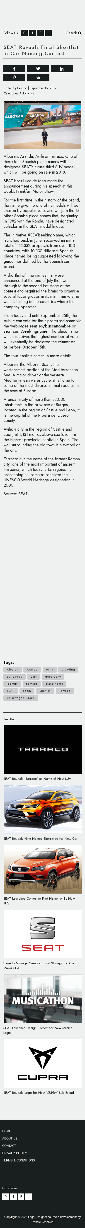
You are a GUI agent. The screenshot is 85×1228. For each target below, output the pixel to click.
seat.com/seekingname (26, 331)
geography (53, 676)
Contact (9, 1146)
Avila (49, 669)
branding (68, 669)
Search (72, 33)
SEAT (11, 691)
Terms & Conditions (18, 1160)
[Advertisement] (43, 575)
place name (54, 683)
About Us (9, 1138)
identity (12, 683)
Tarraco (64, 691)
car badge (14, 676)
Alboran (12, 669)
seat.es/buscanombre (50, 326)
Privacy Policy (14, 1153)
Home (6, 1131)
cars (34, 676)
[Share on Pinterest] (14, 77)
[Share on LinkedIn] (62, 68)
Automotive (26, 93)
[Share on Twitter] (38, 68)
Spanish (45, 691)
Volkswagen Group (21, 698)
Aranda (32, 669)
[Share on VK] (38, 77)
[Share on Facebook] (14, 68)
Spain (27, 691)
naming (31, 683)
